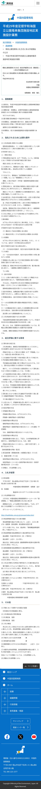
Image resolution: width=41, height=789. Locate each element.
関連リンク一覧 (19, 727)
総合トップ (12, 672)
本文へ (19, 10)
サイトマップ (18, 721)
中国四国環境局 (21, 42)
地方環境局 (7, 42)
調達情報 (9, 45)
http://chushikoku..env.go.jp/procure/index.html (17, 515)
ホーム (10, 685)
